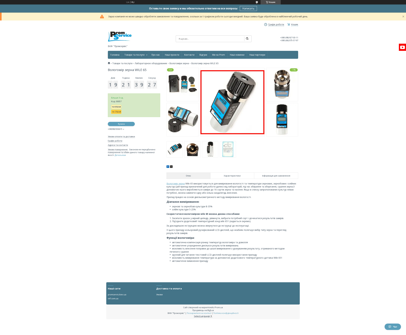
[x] (171, 167)
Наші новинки (237, 54)
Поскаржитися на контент (199, 313)
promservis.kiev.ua (117, 294)
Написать (248, 8)
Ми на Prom (218, 54)
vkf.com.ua (113, 298)
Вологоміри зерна (179, 63)
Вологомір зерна (176, 183)
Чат (395, 326)
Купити (121, 124)
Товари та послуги (134, 54)
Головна (114, 54)
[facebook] (168, 167)
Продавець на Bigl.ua (203, 310)
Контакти (189, 54)
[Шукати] (247, 39)
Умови (159, 294)
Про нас (155, 54)
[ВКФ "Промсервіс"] (120, 36)
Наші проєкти (172, 54)
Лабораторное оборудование (151, 63)
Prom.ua (219, 307)
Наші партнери (257, 54)
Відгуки (203, 54)
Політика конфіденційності (226, 313)
